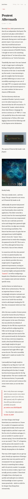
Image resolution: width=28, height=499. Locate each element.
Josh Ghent (4, 4)
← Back (3, 9)
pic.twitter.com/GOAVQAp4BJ (13, 407)
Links (22, 4)
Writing (14, 4)
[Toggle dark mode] (25, 4)
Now (18, 4)
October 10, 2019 (9, 415)
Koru (9, 28)
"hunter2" (5, 273)
